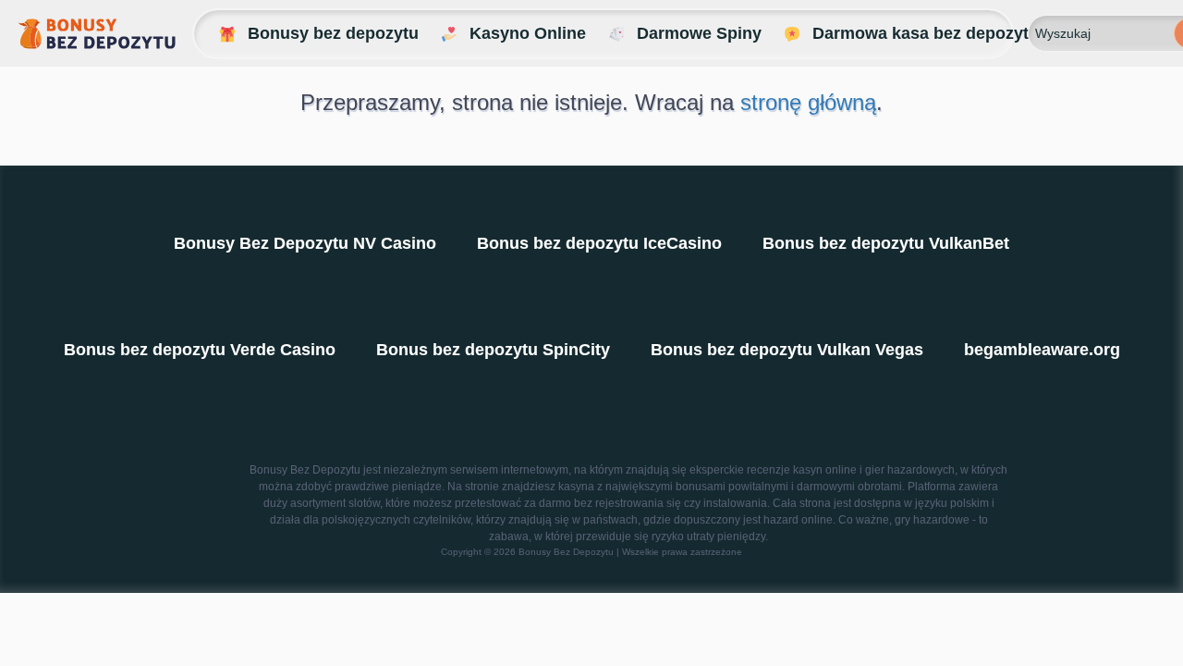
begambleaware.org (1042, 349)
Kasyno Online (528, 33)
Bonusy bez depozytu (333, 33)
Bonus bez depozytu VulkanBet (885, 243)
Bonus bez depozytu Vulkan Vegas (787, 349)
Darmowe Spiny (699, 33)
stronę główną (808, 102)
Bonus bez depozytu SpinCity (493, 349)
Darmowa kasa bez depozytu (925, 33)
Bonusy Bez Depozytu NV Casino (305, 243)
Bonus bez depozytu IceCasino (599, 243)
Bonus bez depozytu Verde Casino (199, 349)
